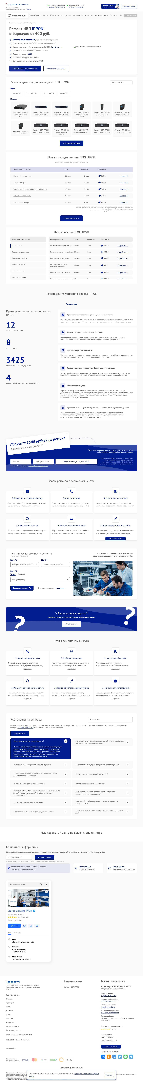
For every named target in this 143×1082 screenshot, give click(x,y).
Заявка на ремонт (101, 16)
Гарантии (76, 16)
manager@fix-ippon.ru (110, 1012)
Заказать (123, 176)
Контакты (113, 16)
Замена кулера (19, 182)
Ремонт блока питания (22, 176)
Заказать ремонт (20, 588)
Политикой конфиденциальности (54, 861)
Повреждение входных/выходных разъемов (58, 265)
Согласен (109, 1075)
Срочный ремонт (35, 16)
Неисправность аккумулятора (60, 246)
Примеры (10, 1003)
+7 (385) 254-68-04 (57, 5)
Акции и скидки (87, 16)
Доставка (68, 16)
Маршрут (16, 925)
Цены (45, 16)
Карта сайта (11, 1048)
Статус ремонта (130, 15)
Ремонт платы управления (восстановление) (31, 189)
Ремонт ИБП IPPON (72, 987)
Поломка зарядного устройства (61, 252)
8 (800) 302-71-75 (108, 1001)
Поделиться (103, 1057)
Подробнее (28, 669)
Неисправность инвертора (59, 258)
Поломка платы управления (60, 273)
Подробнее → (123, 246)
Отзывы (60, 16)
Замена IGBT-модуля (22, 202)
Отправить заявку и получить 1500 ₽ (76, 462)
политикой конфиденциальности (38, 466)
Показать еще (71, 304)
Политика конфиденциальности (71, 1068)
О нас (52, 16)
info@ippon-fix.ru (108, 1007)
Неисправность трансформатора (62, 279)
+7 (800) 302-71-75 (76, 5)
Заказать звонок (71, 624)
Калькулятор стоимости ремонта (19, 1034)
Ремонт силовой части (22, 196)
